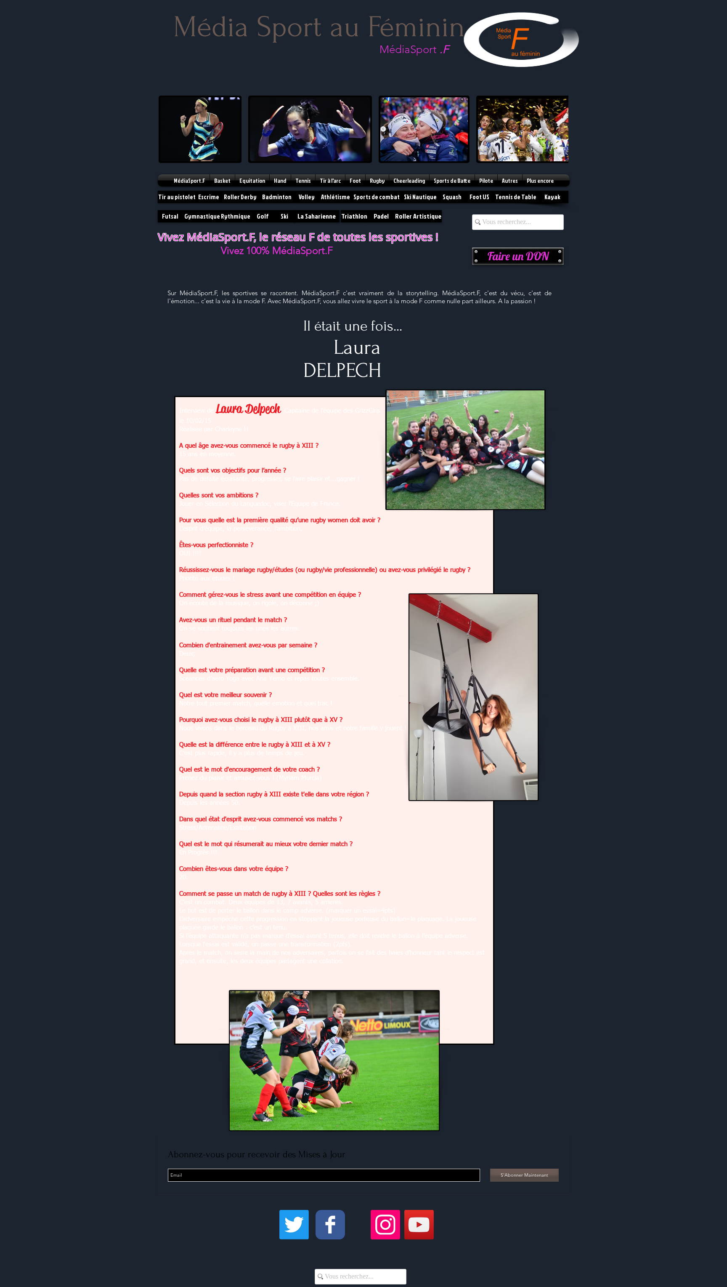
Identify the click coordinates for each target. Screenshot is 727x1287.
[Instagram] (385, 1224)
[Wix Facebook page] (330, 1224)
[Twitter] (294, 1224)
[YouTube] (419, 1224)
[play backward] (169, 129)
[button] (200, 129)
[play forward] (557, 129)
